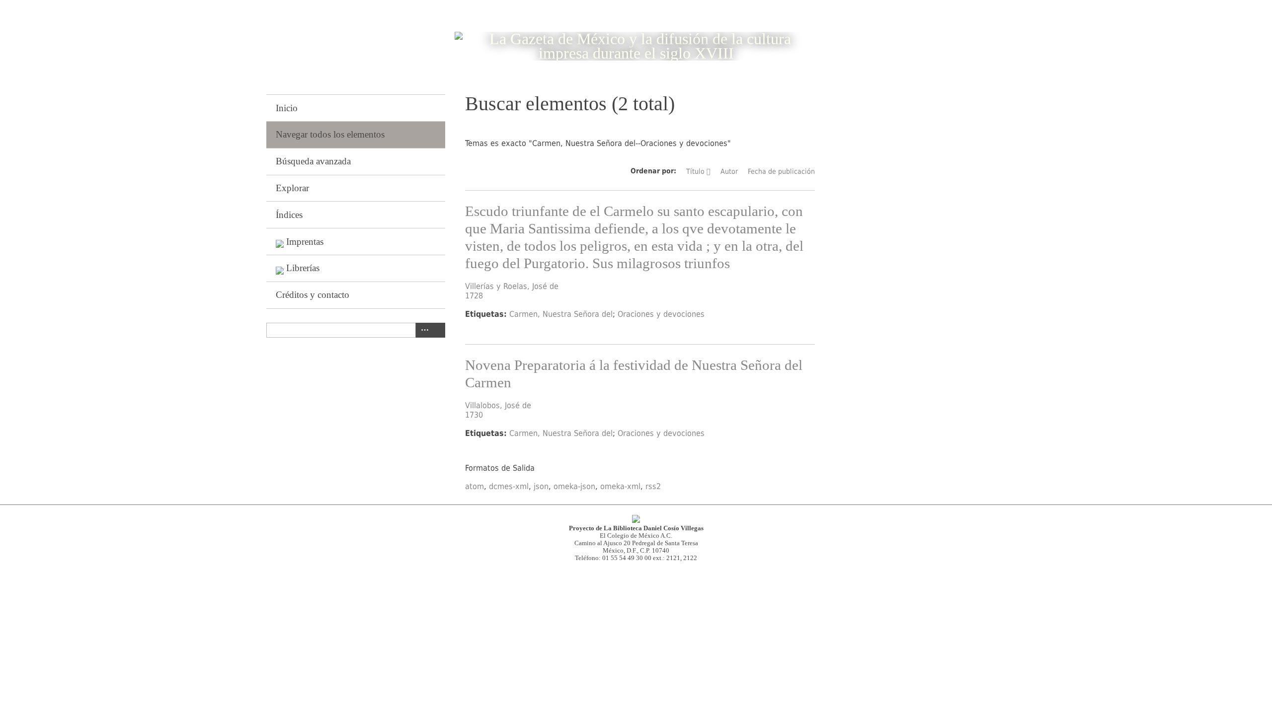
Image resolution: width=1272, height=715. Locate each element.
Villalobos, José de (498, 405)
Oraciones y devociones (661, 314)
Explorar (292, 188)
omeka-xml (620, 486)
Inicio (287, 108)
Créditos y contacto (312, 294)
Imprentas (304, 241)
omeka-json (574, 486)
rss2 (653, 486)
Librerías (302, 268)
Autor (729, 171)
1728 (474, 295)
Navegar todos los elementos (330, 134)
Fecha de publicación (781, 171)
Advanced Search (422, 330)
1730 (474, 415)
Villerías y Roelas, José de (511, 286)
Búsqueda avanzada (313, 161)
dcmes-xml (509, 486)
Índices (289, 215)
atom (474, 486)
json (541, 486)
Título (695, 171)
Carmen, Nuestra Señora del (561, 314)
